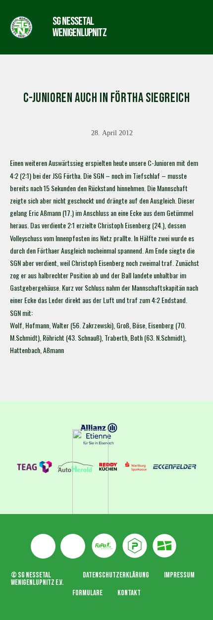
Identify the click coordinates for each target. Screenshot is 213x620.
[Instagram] (72, 546)
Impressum (179, 575)
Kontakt (129, 593)
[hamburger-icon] (145, 27)
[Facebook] (43, 546)
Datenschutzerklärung (116, 575)
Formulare (87, 593)
